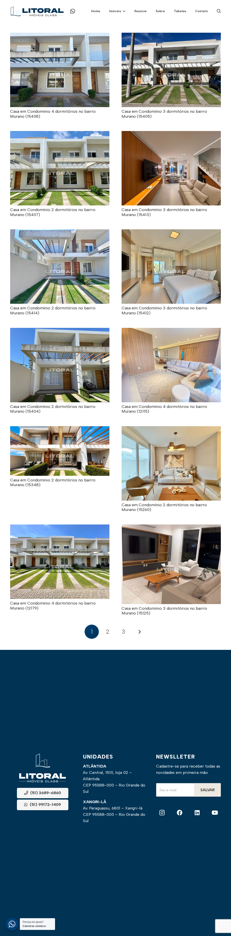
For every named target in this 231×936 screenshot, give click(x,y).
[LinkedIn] (197, 813)
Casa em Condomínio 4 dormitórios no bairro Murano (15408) (53, 114)
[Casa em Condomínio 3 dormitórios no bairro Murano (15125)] (171, 527)
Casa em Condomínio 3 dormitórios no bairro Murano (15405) (164, 114)
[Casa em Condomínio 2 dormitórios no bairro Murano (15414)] (59, 232)
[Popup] (219, 11)
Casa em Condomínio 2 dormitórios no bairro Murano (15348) (52, 483)
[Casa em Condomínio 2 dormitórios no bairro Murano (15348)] (59, 429)
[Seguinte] (139, 632)
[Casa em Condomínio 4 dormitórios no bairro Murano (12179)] (59, 527)
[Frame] (37, 11)
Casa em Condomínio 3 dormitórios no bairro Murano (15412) (164, 310)
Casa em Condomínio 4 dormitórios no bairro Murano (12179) (53, 606)
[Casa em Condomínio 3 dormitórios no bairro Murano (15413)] (171, 134)
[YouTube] (215, 813)
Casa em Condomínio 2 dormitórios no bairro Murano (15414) (52, 310)
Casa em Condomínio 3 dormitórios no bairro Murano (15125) (164, 611)
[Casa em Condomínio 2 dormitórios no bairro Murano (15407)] (59, 134)
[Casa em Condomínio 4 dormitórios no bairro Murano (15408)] (59, 35)
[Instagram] (162, 813)
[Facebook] (180, 813)
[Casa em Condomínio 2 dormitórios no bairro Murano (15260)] (171, 429)
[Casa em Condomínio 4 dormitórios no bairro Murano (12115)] (171, 331)
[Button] (72, 11)
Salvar (207, 790)
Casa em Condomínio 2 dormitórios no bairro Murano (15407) (52, 212)
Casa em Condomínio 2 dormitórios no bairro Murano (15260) (164, 507)
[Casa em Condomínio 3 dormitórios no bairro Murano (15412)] (171, 232)
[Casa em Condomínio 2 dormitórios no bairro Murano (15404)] (59, 331)
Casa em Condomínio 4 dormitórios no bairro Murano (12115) (164, 409)
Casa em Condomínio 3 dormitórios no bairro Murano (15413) (164, 212)
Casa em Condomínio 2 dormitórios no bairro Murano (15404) (52, 409)
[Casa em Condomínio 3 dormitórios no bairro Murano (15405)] (171, 35)
